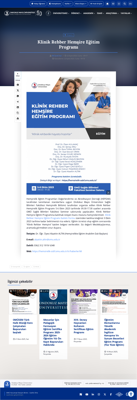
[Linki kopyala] (18, 113)
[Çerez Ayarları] (127, 394)
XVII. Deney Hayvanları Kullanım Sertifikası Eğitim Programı (83, 326)
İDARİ (99, 13)
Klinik (37, 267)
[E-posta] (113, 3)
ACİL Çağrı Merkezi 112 (94, 383)
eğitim (28, 267)
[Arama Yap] (124, 3)
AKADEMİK (88, 13)
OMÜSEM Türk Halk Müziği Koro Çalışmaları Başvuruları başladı (23, 326)
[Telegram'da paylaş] (18, 101)
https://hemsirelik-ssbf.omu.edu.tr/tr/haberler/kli (57, 251)
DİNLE (18, 76)
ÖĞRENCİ (75, 13)
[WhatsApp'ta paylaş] (18, 96)
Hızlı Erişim (97, 3)
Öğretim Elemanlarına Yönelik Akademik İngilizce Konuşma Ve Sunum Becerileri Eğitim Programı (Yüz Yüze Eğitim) (114, 332)
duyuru (70, 35)
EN (130, 3)
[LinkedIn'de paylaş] (18, 107)
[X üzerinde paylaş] (18, 90)
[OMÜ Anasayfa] (107, 3)
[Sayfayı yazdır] (18, 118)
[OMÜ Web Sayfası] (23, 13)
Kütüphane (56, 3)
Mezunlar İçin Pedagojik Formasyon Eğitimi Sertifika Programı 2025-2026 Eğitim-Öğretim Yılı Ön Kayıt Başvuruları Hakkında (53, 332)
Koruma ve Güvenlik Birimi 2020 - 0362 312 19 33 (118, 383)
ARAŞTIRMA (111, 13)
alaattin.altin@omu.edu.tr (47, 239)
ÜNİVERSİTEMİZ (60, 13)
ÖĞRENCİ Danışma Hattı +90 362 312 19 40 (72, 383)
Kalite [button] (67, 3)
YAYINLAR (125, 13)
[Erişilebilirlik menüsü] (131, 394)
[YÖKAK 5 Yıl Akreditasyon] (48, 13)
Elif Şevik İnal (57, 56)
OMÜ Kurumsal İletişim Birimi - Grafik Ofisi (22, 393)
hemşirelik (16, 267)
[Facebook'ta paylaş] (18, 85)
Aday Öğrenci (39, 3)
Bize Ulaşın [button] (80, 3)
